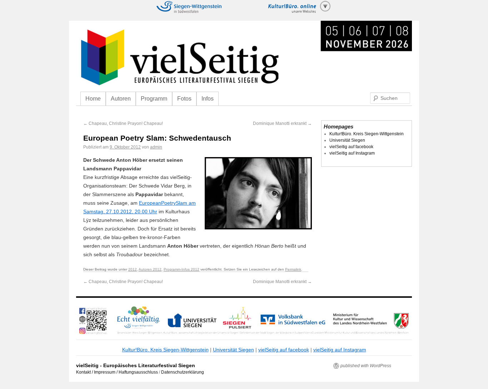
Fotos (184, 99)
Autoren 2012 (150, 269)
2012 (132, 269)
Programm (154, 99)
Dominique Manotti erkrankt (282, 123)
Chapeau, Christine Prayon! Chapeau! (123, 123)
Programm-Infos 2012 (181, 269)
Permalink (293, 269)
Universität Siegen (347, 140)
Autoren (121, 99)
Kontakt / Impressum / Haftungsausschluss (117, 372)
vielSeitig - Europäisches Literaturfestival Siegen (135, 365)
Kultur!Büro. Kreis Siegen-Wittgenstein (366, 133)
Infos (207, 99)
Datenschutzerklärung (182, 372)
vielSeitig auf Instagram (352, 153)
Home (93, 99)
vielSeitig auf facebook (351, 146)
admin (156, 147)
